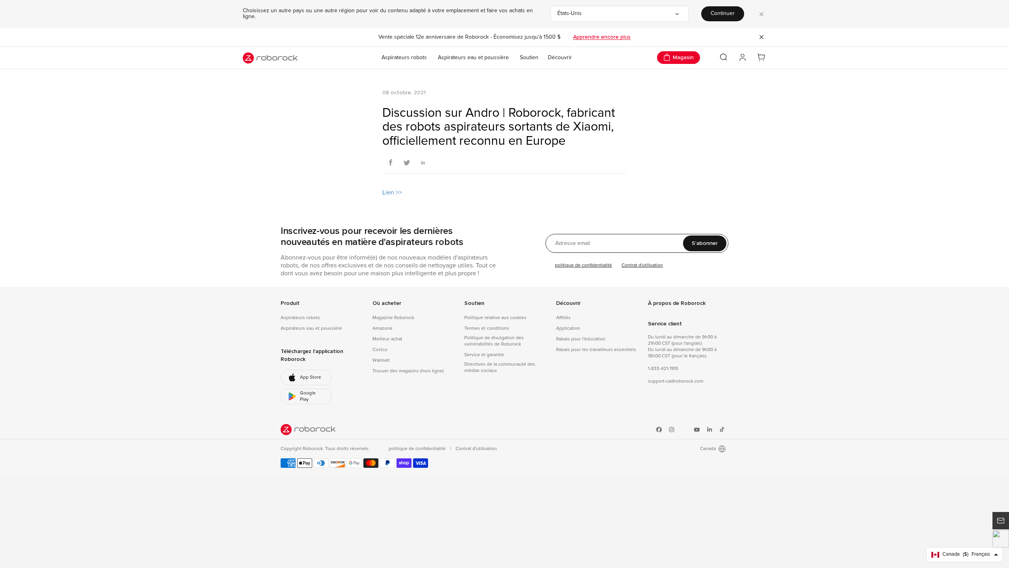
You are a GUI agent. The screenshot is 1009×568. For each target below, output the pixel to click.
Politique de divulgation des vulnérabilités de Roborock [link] (494, 341)
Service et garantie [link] (484, 355)
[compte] (742, 57)
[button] (1000, 538)
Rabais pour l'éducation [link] (580, 339)
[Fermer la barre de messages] (761, 37)
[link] (306, 377)
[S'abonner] (1000, 520)
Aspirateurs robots (404, 57)
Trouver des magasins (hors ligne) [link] (408, 371)
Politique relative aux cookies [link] (495, 318)
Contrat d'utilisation (642, 265)
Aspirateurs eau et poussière (473, 57)
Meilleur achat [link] (387, 339)
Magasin (683, 57)
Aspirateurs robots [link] (300, 318)
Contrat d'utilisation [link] (476, 449)
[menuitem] (560, 58)
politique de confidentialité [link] (418, 449)
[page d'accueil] (270, 58)
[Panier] (761, 57)
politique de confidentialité (583, 265)
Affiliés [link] (563, 318)
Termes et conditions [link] (486, 328)
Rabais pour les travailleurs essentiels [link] (596, 350)
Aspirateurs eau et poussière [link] (311, 328)
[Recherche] (723, 57)
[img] (308, 429)
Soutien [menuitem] (529, 57)
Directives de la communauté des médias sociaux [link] (499, 367)
